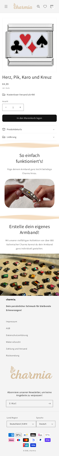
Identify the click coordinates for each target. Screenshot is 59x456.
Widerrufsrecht (13, 342)
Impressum (11, 321)
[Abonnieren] (49, 403)
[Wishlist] (45, 6)
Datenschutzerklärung (17, 335)
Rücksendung (12, 355)
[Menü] (6, 6)
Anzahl (5, 101)
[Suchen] (38, 6)
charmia (32, 451)
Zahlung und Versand (16, 348)
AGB (8, 328)
